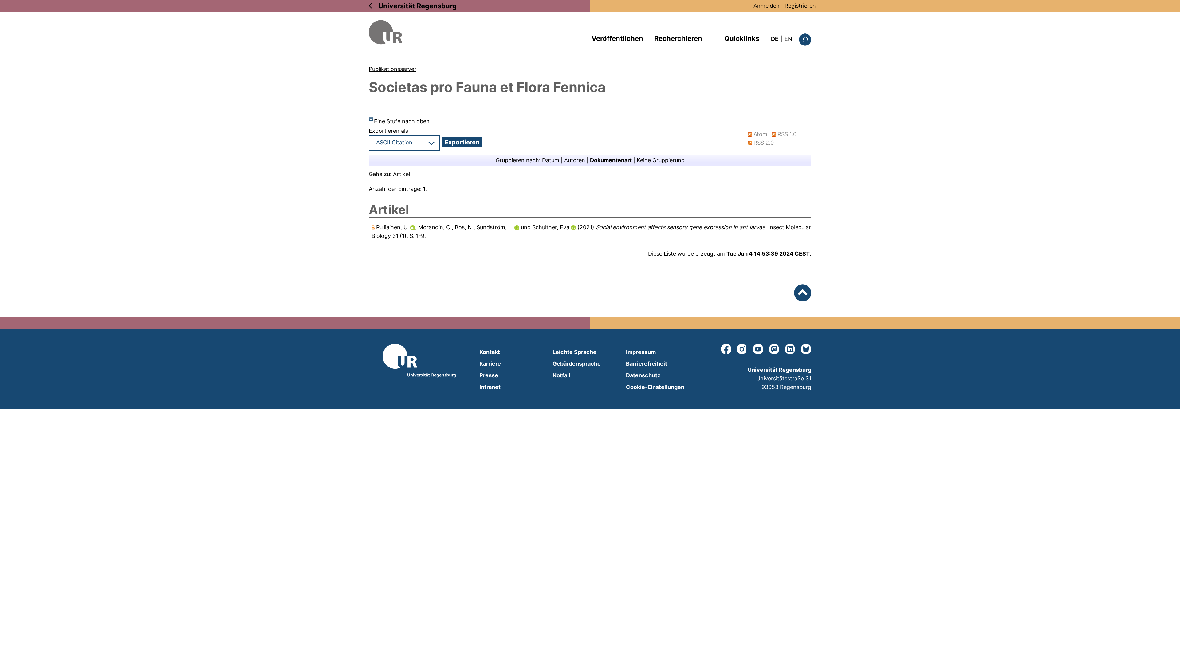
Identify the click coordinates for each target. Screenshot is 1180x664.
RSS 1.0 (786, 134)
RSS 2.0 (763, 142)
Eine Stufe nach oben (402, 121)
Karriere (490, 363)
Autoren (574, 160)
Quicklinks (741, 38)
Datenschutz (643, 375)
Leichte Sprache (574, 352)
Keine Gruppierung (661, 160)
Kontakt (489, 352)
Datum (550, 160)
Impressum (641, 352)
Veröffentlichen (617, 38)
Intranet (490, 387)
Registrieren (800, 5)
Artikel (401, 174)
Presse (488, 375)
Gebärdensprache (577, 363)
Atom (760, 134)
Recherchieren (678, 38)
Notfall (561, 375)
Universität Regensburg (417, 6)
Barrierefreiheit (646, 363)
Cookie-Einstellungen (655, 387)
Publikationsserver (392, 69)
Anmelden (766, 5)
